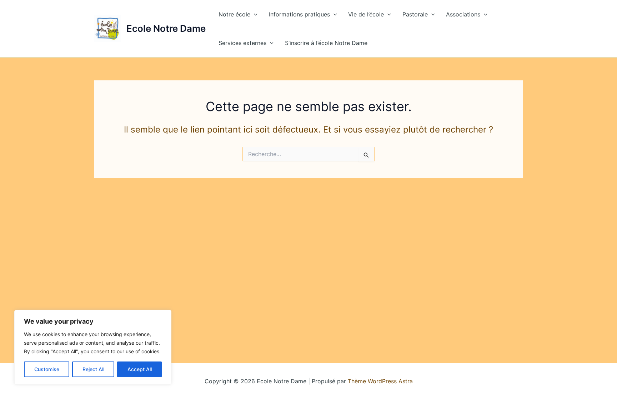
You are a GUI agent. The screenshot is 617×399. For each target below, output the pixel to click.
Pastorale (415, 14)
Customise (46, 369)
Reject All (93, 369)
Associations (463, 14)
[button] (253, 14)
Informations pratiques (299, 14)
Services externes (242, 42)
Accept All (139, 369)
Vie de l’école (366, 14)
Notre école (234, 14)
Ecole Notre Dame (166, 28)
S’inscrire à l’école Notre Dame (326, 42)
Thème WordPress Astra (380, 381)
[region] (92, 347)
